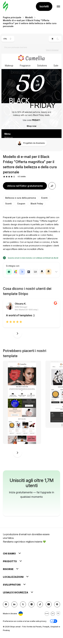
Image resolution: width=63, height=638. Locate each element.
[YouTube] (49, 604)
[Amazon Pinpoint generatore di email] (42, 272)
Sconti (8, 203)
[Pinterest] (57, 604)
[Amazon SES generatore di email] (48, 272)
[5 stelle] (14, 177)
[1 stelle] (4, 177)
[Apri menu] (58, 6)
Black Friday (37, 203)
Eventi (44, 198)
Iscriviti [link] (44, 6)
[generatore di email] (5, 6)
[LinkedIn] (14, 604)
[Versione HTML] (5, 39)
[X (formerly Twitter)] (23, 604)
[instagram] (31, 604)
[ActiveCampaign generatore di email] (22, 272)
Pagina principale (12, 17)
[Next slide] (17, 333)
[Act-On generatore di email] (15, 272)
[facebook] (6, 604)
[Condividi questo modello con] (52, 186)
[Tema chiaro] (52, 39)
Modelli (29, 17)
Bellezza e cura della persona (20, 198)
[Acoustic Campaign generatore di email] (9, 272)
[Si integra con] (56, 272)
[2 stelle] (6, 177)
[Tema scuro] (58, 39)
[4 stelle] (11, 177)
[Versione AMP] (10, 39)
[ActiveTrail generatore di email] (29, 272)
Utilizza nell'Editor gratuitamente (25, 185)
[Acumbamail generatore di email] (35, 272)
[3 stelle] (9, 177)
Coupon (21, 203)
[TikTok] (40, 604)
